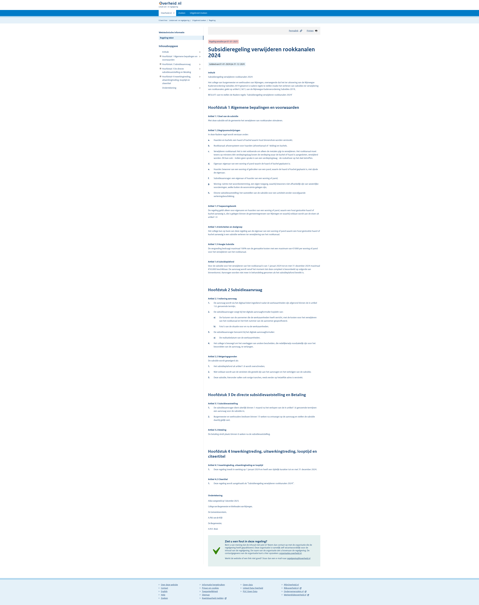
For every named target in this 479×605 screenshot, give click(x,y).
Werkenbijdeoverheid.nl (295, 594)
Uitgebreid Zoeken (198, 13)
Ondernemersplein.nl (294, 591)
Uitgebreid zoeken (199, 20)
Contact (164, 588)
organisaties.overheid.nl (290, 553)
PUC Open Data (250, 591)
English (164, 591)
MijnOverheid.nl (291, 584)
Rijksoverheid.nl (291, 588)
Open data (248, 584)
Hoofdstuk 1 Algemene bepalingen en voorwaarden (178, 58)
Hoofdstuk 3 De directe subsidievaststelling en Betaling (175, 70)
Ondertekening (169, 87)
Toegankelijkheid (210, 591)
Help (163, 594)
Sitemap (206, 594)
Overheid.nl (166, 14)
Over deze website (169, 584)
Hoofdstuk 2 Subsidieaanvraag (175, 64)
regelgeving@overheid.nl (298, 558)
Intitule (165, 52)
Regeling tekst (167, 37)
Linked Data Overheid (253, 588)
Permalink (293, 30)
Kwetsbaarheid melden (213, 598)
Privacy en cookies (210, 588)
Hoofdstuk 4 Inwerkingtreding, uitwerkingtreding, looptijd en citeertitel (175, 80)
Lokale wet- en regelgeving (179, 20)
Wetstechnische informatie (171, 32)
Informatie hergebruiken (213, 584)
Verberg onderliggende (160, 56)
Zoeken (181, 13)
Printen (310, 30)
